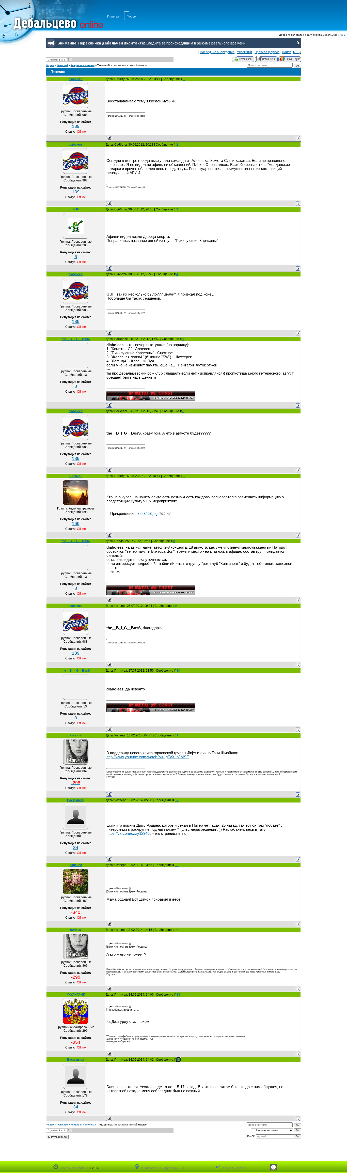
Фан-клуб (62, 65)
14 (177, 930)
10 (178, 670)
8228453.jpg (147, 514)
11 (176, 735)
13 (177, 865)
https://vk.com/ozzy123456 (128, 833)
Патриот (75, 476)
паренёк (76, 865)
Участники (244, 52)
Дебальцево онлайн (73, 1168)
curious (75, 735)
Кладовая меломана (82, 65)
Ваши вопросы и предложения (161, 1168)
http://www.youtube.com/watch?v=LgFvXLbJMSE (147, 757)
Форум (131, 16)
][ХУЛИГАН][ (76, 994)
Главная (113, 16)
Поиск (286, 52)
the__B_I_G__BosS (75, 339)
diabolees (76, 79)
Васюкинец (75, 800)
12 (177, 800)
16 (178, 1059)
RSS (342, 34)
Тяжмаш (102, 65)
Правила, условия (233, 1168)
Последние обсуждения (217, 52)
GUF (75, 209)
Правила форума (267, 52)
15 (178, 994)
